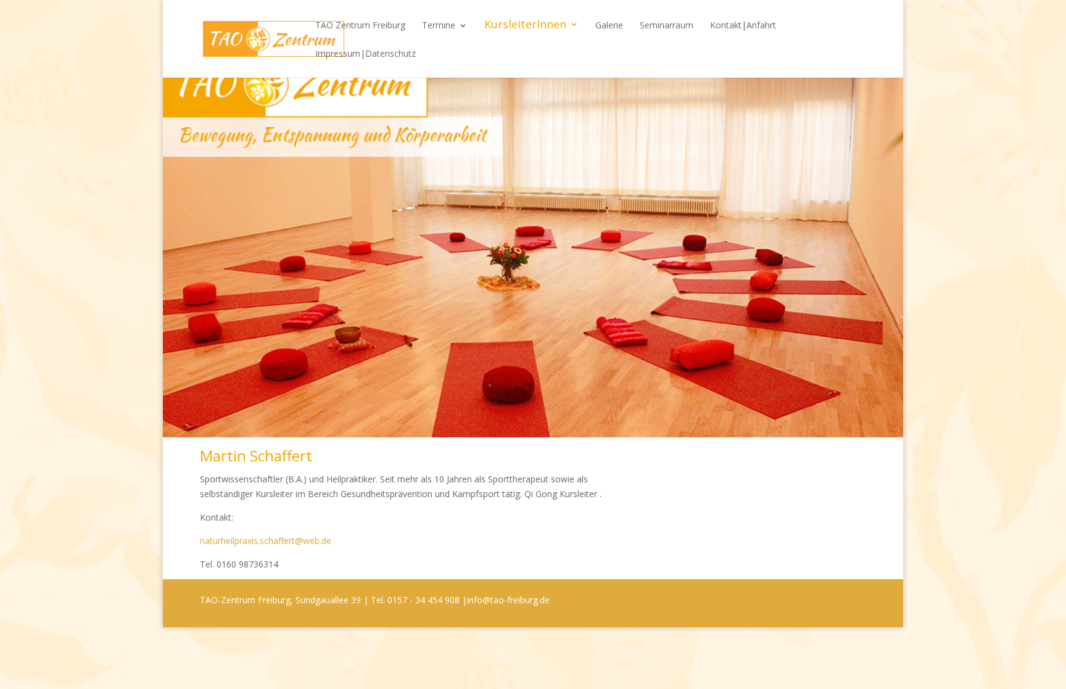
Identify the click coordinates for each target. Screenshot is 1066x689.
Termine (438, 26)
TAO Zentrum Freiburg (360, 26)
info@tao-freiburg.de (508, 600)
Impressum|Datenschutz (365, 54)
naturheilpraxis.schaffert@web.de (265, 541)
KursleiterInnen (525, 25)
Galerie (609, 26)
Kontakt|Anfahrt (743, 26)
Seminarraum (666, 26)
